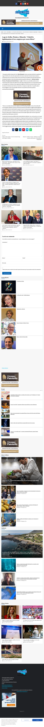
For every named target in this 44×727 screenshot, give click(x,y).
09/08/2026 (8, 556)
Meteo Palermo (5, 368)
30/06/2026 (23, 580)
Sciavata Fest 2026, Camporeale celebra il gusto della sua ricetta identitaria (23, 395)
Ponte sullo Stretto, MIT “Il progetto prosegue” (10, 659)
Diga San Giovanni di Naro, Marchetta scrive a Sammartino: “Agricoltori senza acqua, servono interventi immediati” (11, 162)
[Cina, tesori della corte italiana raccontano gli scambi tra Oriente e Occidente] (32, 632)
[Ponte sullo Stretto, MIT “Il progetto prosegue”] (11, 651)
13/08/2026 (29, 621)
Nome (3, 258)
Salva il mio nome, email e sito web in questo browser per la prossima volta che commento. (22, 269)
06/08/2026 (23, 566)
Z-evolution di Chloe (20, 281)
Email (24, 258)
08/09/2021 (23, 521)
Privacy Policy (4, 687)
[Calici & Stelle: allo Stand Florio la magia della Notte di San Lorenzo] (5, 413)
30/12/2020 (10, 41)
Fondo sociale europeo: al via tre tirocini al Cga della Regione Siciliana (11, 137)
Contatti (24, 1)
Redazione (19, 1)
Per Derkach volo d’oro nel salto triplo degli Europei (32, 620)
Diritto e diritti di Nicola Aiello (22, 336)
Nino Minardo (6, 132)
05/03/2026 (8, 483)
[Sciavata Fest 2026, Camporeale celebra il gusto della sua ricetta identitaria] (5, 395)
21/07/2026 (29, 228)
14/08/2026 (8, 622)
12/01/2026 (23, 493)
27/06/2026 (23, 594)
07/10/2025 (23, 507)
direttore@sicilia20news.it (7, 685)
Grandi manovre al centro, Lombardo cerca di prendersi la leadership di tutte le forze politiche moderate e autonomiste (11, 205)
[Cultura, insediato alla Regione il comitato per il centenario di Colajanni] (8, 519)
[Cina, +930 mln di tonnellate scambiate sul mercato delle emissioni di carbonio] (11, 632)
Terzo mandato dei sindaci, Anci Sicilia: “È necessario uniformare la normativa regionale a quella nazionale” (32, 162)
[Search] (41, 28)
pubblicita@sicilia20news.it (22, 691)
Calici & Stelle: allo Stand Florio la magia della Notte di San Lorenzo (22, 413)
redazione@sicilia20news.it (7, 686)
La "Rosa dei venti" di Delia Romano (23, 295)
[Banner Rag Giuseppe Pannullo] (22, 97)
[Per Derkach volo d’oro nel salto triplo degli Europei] (32, 612)
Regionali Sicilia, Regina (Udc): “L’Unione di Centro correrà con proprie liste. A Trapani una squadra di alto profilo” (32, 226)
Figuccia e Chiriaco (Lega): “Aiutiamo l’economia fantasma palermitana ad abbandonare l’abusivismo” (32, 137)
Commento (5, 242)
